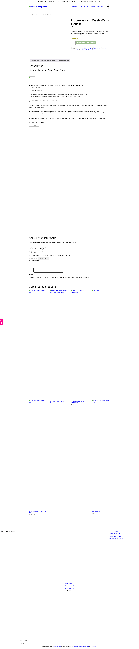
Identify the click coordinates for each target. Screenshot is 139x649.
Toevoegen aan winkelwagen (86, 42)
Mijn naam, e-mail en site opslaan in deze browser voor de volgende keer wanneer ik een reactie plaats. (60, 277)
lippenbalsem (50, 14)
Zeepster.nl (43, 7)
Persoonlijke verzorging (39, 14)
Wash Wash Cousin (87, 50)
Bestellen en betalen (116, 533)
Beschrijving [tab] (35, 60)
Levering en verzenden (116, 536)
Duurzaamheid (69, 586)
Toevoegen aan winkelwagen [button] (34, 519)
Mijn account (100, 6)
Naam (31, 270)
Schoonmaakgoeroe (57, 646)
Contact (93, 6)
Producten (74, 6)
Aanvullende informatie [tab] (48, 60)
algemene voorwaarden (78, 646)
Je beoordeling (34, 260)
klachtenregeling (93, 646)
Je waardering (33, 258)
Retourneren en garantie (116, 538)
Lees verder (75, 408)
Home (30, 14)
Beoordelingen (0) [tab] (63, 60)
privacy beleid (86, 646)
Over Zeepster (69, 583)
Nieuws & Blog (69, 588)
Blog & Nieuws (84, 6)
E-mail (31, 274)
